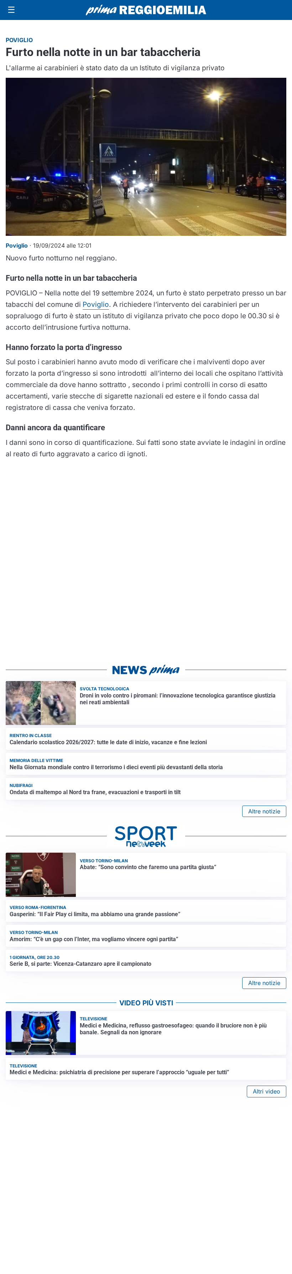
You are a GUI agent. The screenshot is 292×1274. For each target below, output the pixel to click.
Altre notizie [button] (264, 811)
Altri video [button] (266, 1091)
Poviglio (96, 304)
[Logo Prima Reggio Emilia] (146, 10)
